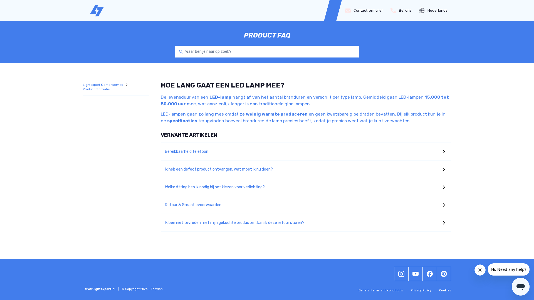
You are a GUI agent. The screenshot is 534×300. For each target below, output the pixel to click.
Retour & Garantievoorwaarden (193, 204)
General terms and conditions (381, 290)
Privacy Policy (421, 290)
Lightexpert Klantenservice (103, 85)
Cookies (445, 290)
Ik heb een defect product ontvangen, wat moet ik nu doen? (219, 169)
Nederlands (437, 10)
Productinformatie (96, 89)
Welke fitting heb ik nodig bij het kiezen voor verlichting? (215, 187)
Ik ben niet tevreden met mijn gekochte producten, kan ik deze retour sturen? (234, 222)
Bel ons (405, 10)
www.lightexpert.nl (100, 289)
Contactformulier (368, 10)
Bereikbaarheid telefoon (186, 151)
